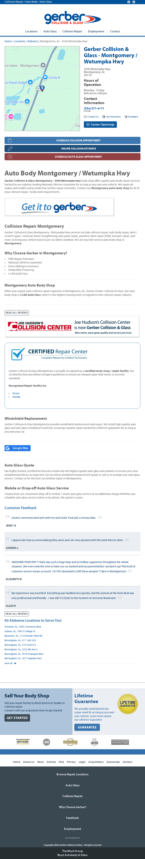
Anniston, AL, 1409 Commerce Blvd (23, 627)
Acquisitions (96, 762)
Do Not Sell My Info (72, 838)
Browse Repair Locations (72, 774)
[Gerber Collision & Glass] (72, 17)
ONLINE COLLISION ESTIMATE (78, 148)
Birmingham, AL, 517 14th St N (20, 640)
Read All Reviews (17, 312)
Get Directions (113, 117)
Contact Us (93, 117)
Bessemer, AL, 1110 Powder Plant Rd (23, 636)
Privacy (71, 762)
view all (9, 663)
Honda (16, 397)
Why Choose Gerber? (72, 807)
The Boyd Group (72, 851)
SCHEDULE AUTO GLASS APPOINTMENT (78, 156)
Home (8, 41)
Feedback (133, 117)
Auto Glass (50, 31)
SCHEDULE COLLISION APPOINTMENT (78, 140)
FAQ (61, 762)
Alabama (32, 41)
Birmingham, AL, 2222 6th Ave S (21, 649)
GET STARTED (17, 718)
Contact (115, 31)
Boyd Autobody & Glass (72, 855)
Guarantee (113, 762)
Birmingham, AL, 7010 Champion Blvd (24, 654)
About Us (28, 762)
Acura (15, 393)
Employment (96, 31)
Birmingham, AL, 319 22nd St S (20, 645)
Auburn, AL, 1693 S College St (20, 631)
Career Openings (102, 124)
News (40, 762)
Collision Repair (72, 31)
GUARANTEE (87, 727)
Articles (51, 762)
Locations (31, 31)
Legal (82, 762)
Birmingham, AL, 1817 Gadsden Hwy (23, 658)
